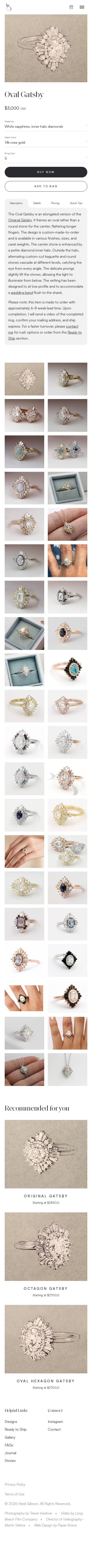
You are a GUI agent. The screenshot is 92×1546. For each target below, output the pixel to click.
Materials (9, 121)
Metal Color (10, 137)
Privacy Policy (15, 1484)
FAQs (9, 1445)
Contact (54, 1429)
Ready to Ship (16, 1429)
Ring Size (10, 153)
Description (16, 203)
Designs (11, 1421)
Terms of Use (14, 1494)
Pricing (55, 203)
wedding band (22, 292)
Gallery (10, 1437)
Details (37, 203)
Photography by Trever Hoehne (28, 1513)
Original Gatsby (20, 220)
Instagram (55, 1421)
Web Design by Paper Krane (55, 1525)
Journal (10, 1453)
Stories (10, 1460)
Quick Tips (76, 203)
